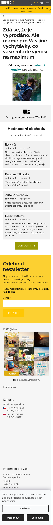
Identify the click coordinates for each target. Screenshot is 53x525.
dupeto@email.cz (15, 404)
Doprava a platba (11, 477)
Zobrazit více (26, 245)
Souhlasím (38, 517)
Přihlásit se (13, 313)
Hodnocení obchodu (26, 128)
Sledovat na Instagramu (28, 380)
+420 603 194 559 (15, 408)
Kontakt (6, 481)
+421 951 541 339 (15, 414)
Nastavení (25, 508)
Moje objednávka (11, 487)
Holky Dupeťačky (11, 484)
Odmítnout (13, 517)
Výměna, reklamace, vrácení (16, 474)
